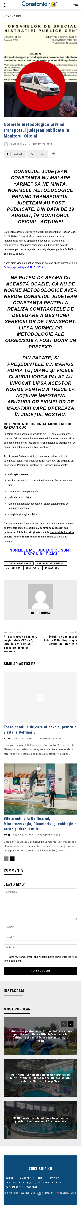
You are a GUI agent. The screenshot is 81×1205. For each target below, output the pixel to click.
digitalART (68, 1192)
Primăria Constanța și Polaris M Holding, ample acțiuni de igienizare (60, 640)
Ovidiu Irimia (19, 144)
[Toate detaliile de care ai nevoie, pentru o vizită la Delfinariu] (40, 697)
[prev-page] (6, 858)
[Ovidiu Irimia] (7, 144)
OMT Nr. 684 (13, 568)
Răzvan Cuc (51, 568)
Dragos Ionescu (24, 738)
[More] (53, 154)
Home (7, 16)
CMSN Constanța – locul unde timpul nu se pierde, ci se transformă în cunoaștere (40, 1120)
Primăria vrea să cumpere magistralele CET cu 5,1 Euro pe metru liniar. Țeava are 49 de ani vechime (20, 644)
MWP (40, 1194)
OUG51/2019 (32, 568)
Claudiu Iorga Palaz (18, 563)
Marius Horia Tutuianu (51, 563)
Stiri (17, 16)
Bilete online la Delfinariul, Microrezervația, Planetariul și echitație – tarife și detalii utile (40, 823)
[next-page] (12, 858)
